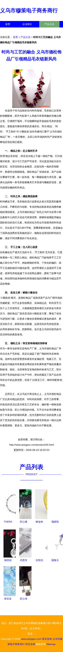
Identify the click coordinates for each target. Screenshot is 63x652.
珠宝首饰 (47, 638)
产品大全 (49, 24)
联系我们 (10, 30)
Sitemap (50, 644)
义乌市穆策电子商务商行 (29, 10)
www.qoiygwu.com (31, 638)
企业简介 (27, 24)
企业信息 (32, 30)
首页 (7, 24)
